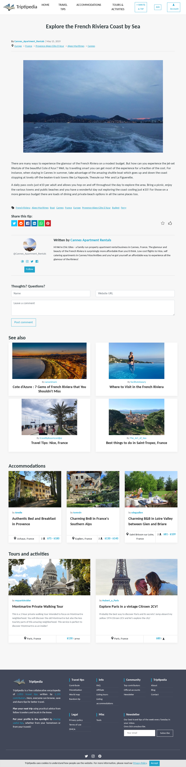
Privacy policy (76, 720)
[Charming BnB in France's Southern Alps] (93, 489)
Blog (153, 690)
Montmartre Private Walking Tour (37, 607)
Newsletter (129, 694)
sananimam (51, 382)
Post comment (23, 322)
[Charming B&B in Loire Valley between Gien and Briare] (151, 489)
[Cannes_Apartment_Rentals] (29, 244)
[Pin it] (48, 223)
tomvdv (77, 513)
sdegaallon (137, 513)
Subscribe (165, 733)
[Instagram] (27, 261)
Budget (116, 208)
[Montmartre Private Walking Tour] (49, 577)
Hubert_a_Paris (110, 601)
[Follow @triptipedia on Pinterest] (99, 756)
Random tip (74, 699)
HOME (45, 5)
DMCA (72, 729)
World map (74, 694)
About (154, 685)
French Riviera (23, 208)
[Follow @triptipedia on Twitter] (86, 756)
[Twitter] (32, 261)
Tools (98, 720)
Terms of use (75, 725)
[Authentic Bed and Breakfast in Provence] (35, 489)
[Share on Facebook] (28, 223)
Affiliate (100, 690)
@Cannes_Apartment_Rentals (29, 254)
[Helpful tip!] (170, 223)
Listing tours (102, 694)
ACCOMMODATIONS (88, 5)
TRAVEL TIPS (62, 7)
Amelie (18, 513)
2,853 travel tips (27, 694)
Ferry (123, 208)
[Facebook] (37, 261)
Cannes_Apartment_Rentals (29, 41)
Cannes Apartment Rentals (90, 240)
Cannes (91, 46)
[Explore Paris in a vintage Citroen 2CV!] (136, 577)
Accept (154, 763)
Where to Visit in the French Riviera (137, 387)
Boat (52, 208)
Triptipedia (26, 7)
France (28, 46)
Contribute (74, 685)
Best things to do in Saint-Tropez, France (136, 443)
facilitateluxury (138, 382)
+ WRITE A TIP (140, 7)
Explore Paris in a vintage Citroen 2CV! (128, 607)
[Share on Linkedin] (34, 223)
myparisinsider (23, 601)
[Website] (22, 261)
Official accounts (132, 690)
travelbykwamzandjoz (51, 438)
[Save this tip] (163, 223)
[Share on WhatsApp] (41, 223)
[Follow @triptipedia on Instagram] (93, 756)
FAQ (98, 685)
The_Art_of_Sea (138, 438)
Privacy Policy (140, 763)
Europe (18, 46)
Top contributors (132, 685)
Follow (29, 269)
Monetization (75, 690)
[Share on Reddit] (21, 223)
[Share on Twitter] (14, 223)
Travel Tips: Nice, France (49, 443)
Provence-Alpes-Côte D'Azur (50, 46)
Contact (155, 694)
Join (158, 7)
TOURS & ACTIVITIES (118, 7)
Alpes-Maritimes (76, 46)
